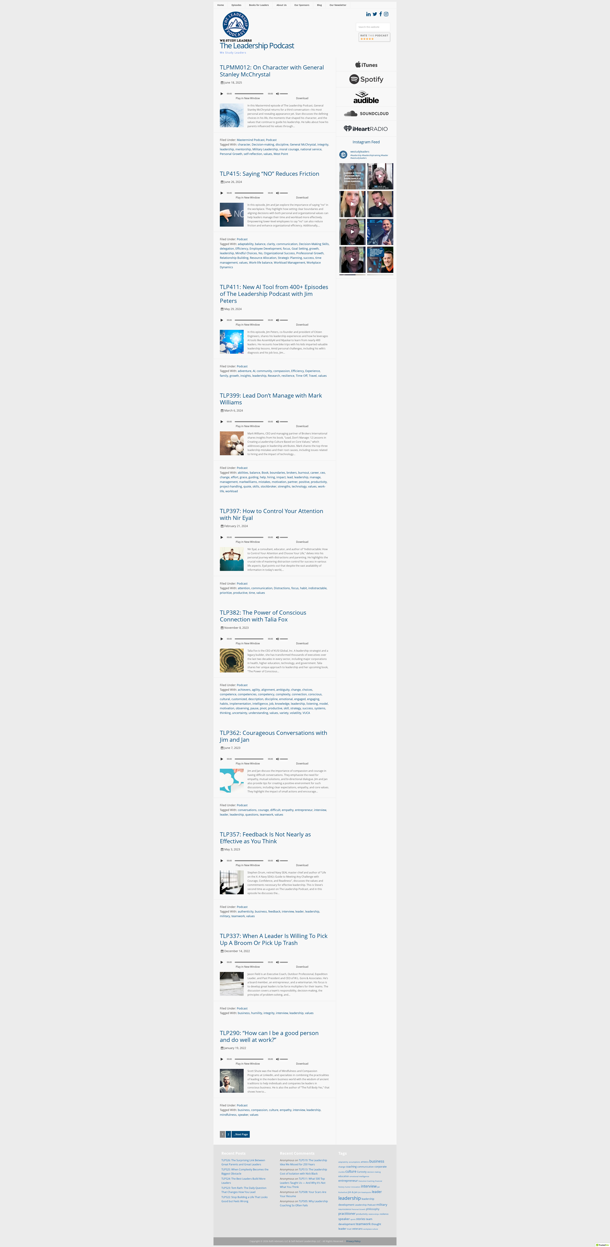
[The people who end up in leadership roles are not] (380, 176)
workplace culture (370, 1229)
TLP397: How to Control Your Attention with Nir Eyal (271, 514)
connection (299, 694)
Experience (312, 371)
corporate (380, 1166)
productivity (319, 482)
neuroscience (344, 1209)
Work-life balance (260, 262)
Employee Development (265, 248)
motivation (279, 482)
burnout (303, 472)
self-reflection (253, 154)
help (263, 477)
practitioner (347, 1213)
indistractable (317, 588)
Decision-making (263, 144)
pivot (263, 708)
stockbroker (268, 486)
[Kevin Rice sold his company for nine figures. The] (352, 176)
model (323, 703)
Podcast (271, 140)
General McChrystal (303, 144)
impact (281, 477)
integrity (322, 144)
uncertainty (239, 713)
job (271, 703)
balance (260, 244)
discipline (282, 144)
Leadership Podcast (365, 1204)
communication (287, 244)
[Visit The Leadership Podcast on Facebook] (380, 15)
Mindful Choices (246, 253)
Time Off (301, 376)
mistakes (264, 482)
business (261, 911)
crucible (341, 1172)
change (225, 477)
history (341, 1187)
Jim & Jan (353, 1192)
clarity (271, 244)
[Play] (222, 93)
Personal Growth (231, 154)
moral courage (289, 149)
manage (315, 477)
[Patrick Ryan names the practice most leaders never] (352, 260)
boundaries (277, 472)
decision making (374, 1172)
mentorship (243, 149)
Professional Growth (310, 253)
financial (378, 1181)
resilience (287, 376)
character (244, 144)
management (229, 482)
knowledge (282, 703)
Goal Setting (300, 248)
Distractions (282, 588)
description (255, 699)
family (224, 376)
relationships (373, 1214)
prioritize (226, 593)
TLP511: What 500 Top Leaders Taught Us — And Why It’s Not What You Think (302, 1183)
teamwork (266, 814)
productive (240, 593)
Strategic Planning (290, 258)
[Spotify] (366, 79)
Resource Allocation (263, 258)
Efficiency (241, 248)
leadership (227, 149)
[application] (275, 93)
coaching (351, 1166)
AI (254, 371)
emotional (286, 699)
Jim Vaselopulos (364, 1192)
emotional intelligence (359, 1176)
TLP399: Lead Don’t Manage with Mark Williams (271, 399)
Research (274, 376)
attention (244, 588)
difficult (275, 810)
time (252, 593)
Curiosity (362, 1171)
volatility (295, 713)
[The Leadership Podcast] (236, 39)
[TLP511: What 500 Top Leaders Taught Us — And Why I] (380, 232)
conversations (247, 810)
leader (224, 814)
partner (293, 482)
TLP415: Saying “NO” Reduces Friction (269, 173)
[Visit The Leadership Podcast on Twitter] (375, 15)
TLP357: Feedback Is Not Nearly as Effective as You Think (265, 837)
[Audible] (366, 96)
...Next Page (241, 1134)
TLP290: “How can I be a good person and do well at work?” (269, 1036)
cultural (225, 699)
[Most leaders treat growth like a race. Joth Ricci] (380, 204)
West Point (281, 154)
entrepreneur (304, 810)
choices (307, 690)
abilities (243, 472)
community (264, 371)
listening (312, 703)
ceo (322, 472)
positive (304, 482)
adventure (244, 371)
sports (353, 1219)
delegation (227, 248)
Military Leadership (265, 149)
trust (349, 1228)
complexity (283, 694)
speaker (243, 1115)
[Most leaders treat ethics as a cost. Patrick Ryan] (352, 232)
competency (266, 694)
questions (251, 814)
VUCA (306, 713)
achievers (244, 690)
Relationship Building (234, 258)
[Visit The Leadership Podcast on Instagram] (386, 15)
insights (245, 376)
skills (256, 486)
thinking (225, 713)
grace (243, 477)
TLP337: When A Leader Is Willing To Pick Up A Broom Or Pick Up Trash (274, 939)
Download (302, 98)
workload (231, 491)
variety (284, 713)
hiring (271, 477)
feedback (274, 911)
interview (320, 810)
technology (299, 486)
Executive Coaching (366, 1181)
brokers (292, 472)
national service (311, 149)
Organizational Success (279, 253)
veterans (357, 1228)
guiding (253, 477)
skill (286, 708)
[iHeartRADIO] (366, 128)
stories (360, 1219)
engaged (300, 699)
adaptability (246, 244)
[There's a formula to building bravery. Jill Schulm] (352, 204)
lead (290, 477)
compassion (281, 371)
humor (348, 1187)
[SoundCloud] (366, 113)
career (314, 472)
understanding (258, 713)
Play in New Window (248, 98)
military (225, 916)
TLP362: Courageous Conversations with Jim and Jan (273, 736)
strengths (284, 486)
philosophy (372, 1209)
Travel (313, 376)
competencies (247, 694)
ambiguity (283, 690)
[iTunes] (366, 64)
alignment (268, 690)
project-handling (231, 486)
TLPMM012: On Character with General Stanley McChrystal (272, 70)
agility (256, 690)
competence (228, 694)
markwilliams (248, 482)
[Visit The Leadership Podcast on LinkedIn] (368, 15)
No (260, 253)
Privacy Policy (353, 1241)
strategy (295, 708)
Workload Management (289, 262)
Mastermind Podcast (250, 140)
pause (254, 708)
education (343, 1176)
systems (319, 708)
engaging (313, 699)
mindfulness (228, 1115)
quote (247, 486)
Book (265, 472)
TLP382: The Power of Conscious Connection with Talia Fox (263, 616)
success (308, 258)
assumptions (354, 1162)
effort (234, 477)
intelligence (260, 703)
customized (239, 699)
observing (242, 708)
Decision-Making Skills (314, 244)
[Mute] (277, 93)
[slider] (284, 93)
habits (224, 703)
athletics (365, 1162)
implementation (240, 703)
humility (256, 1013)
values (268, 154)
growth (314, 248)
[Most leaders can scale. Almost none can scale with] (380, 260)
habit (303, 588)
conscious (315, 694)
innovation (355, 1187)
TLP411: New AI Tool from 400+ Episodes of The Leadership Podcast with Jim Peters (274, 293)
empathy (288, 810)
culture (273, 1110)
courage (263, 810)
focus (286, 248)
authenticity (246, 911)
